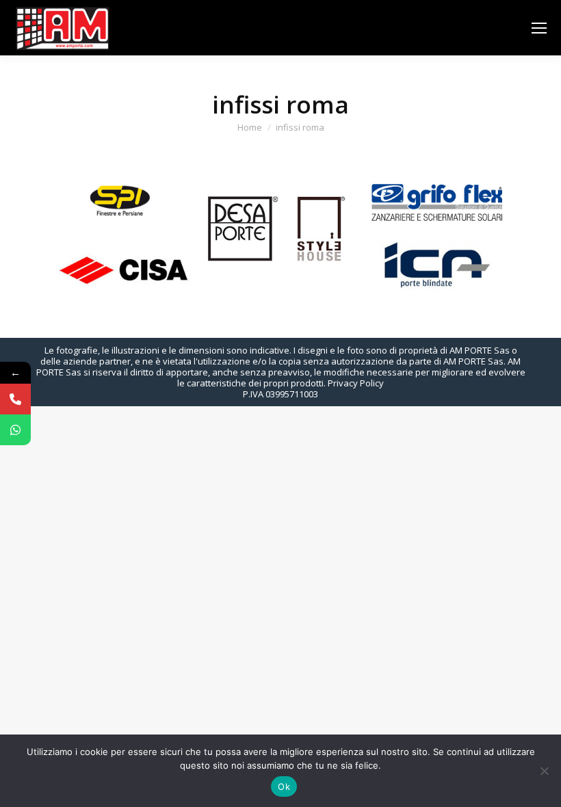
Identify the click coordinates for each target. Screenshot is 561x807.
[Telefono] (15, 399)
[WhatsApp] (15, 429)
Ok (284, 786)
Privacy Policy (356, 383)
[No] (544, 771)
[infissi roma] (280, 232)
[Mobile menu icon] (539, 28)
